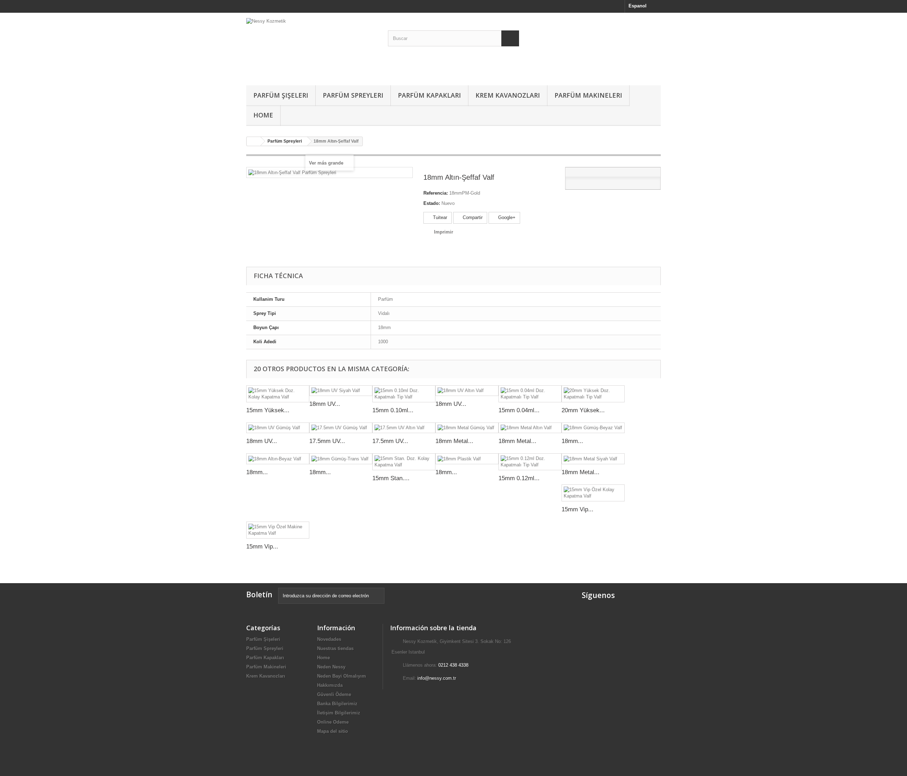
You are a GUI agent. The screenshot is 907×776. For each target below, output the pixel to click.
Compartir (472, 217)
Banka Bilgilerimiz (337, 703)
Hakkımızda (330, 685)
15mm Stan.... (391, 478)
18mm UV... (324, 404)
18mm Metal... (454, 441)
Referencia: (435, 193)
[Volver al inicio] (253, 141)
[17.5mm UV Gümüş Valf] (340, 428)
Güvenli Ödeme (334, 694)
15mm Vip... (577, 509)
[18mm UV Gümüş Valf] (277, 428)
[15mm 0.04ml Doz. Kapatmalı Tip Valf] (530, 393)
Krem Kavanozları (507, 95)
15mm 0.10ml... (392, 410)
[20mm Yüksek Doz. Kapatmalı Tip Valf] (593, 393)
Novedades (329, 639)
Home (263, 115)
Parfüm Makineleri (588, 95)
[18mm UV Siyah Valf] (340, 390)
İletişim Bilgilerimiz (338, 712)
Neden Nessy (331, 666)
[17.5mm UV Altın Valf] (403, 428)
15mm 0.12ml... (519, 478)
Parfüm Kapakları (429, 95)
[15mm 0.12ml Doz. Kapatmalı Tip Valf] (530, 461)
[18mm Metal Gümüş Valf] (466, 428)
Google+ (506, 217)
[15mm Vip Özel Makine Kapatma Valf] (277, 530)
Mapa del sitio (332, 731)
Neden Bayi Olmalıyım (341, 676)
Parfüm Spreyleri (353, 95)
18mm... (572, 441)
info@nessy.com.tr (436, 678)
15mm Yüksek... (267, 410)
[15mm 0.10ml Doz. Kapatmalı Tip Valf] (403, 393)
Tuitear (439, 217)
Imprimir (443, 232)
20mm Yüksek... (583, 410)
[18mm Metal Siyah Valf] (593, 458)
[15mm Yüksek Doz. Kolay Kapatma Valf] (277, 393)
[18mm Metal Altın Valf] (530, 428)
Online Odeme (333, 722)
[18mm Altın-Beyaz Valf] (277, 458)
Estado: (431, 203)
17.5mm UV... (327, 441)
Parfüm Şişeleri (280, 95)
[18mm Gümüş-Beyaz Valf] (593, 428)
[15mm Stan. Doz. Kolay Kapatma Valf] (403, 461)
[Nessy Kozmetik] (311, 47)
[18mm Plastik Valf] (466, 458)
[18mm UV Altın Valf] (466, 390)
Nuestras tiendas (335, 648)
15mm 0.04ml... (519, 410)
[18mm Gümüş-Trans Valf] (340, 458)
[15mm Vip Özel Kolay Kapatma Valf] (593, 492)
